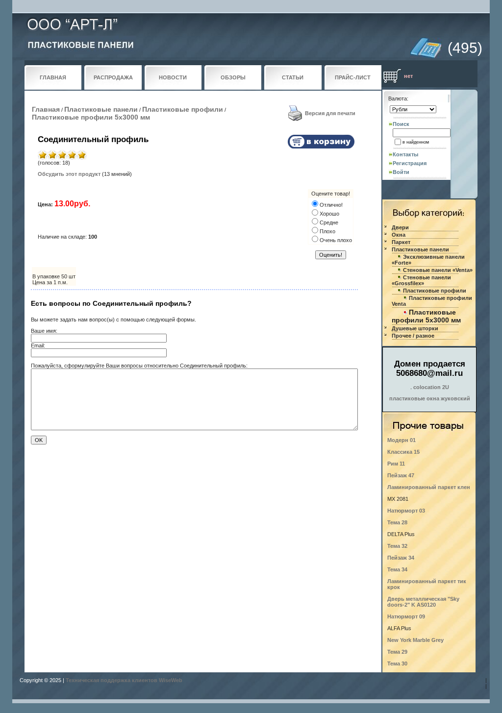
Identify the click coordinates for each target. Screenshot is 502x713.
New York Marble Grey (415, 640)
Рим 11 (396, 464)
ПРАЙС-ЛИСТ (353, 77)
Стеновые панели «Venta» (438, 270)
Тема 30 (397, 663)
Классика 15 (403, 452)
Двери (400, 227)
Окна (398, 235)
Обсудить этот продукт (69, 174)
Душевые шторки (415, 328)
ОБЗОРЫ (233, 77)
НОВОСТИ (173, 77)
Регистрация (410, 163)
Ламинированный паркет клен (428, 487)
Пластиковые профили (182, 109)
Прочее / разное (413, 336)
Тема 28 (397, 522)
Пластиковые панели (101, 109)
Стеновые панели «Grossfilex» (421, 280)
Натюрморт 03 (406, 511)
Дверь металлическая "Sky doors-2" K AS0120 (423, 602)
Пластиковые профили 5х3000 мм (91, 117)
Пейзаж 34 (400, 558)
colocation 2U (431, 387)
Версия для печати (330, 113)
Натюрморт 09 (406, 616)
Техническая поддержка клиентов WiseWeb (124, 680)
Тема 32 (397, 546)
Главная (46, 109)
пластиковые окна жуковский (429, 398)
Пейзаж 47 (400, 475)
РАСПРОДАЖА (113, 77)
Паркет (401, 242)
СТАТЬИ (292, 77)
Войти (401, 172)
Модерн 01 (401, 440)
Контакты (405, 154)
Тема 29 (397, 652)
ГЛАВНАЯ (53, 77)
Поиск (401, 124)
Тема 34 (397, 569)
